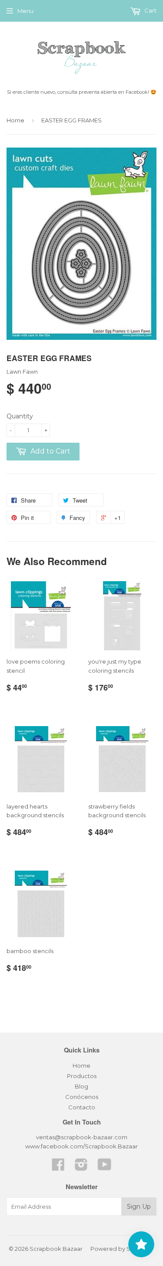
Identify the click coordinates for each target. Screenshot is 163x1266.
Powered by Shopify (119, 1248)
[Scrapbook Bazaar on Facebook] (58, 1167)
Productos (81, 1075)
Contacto (81, 1107)
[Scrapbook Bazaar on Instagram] (81, 1167)
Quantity (20, 416)
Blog (81, 1086)
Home (15, 120)
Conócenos (81, 1096)
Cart (149, 10)
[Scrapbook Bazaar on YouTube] (104, 1167)
